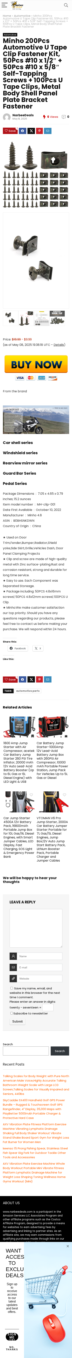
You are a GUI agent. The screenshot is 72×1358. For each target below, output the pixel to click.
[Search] (66, 5)
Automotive (22, 16)
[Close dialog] (67, 1246)
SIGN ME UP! (12, 1337)
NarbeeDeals (23, 115)
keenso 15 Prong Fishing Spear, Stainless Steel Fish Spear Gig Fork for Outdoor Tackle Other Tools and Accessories (35, 1152)
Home (7, 16)
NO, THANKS (12, 1348)
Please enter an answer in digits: (33, 1002)
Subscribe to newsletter (30, 1013)
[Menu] (4, 5)
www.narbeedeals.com (18, 1212)
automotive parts (28, 690)
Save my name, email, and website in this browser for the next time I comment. (35, 992)
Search (8, 1044)
